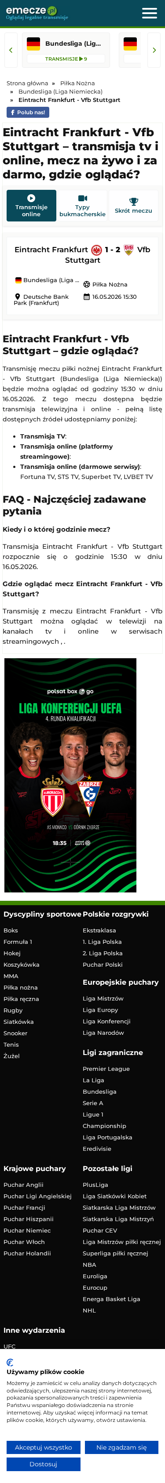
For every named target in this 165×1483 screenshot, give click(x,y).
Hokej (12, 953)
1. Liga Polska (102, 941)
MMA (11, 975)
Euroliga (95, 1276)
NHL (89, 1310)
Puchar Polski (103, 964)
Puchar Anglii (24, 1184)
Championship (104, 1125)
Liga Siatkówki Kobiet (115, 1196)
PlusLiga (95, 1184)
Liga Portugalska (107, 1137)
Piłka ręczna (21, 998)
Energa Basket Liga (111, 1298)
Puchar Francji (24, 1207)
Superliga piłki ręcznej (115, 1253)
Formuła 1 (18, 941)
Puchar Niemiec (27, 1230)
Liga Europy (100, 1009)
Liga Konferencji (107, 1021)
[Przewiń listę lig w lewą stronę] (11, 50)
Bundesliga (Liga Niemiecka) (52, 280)
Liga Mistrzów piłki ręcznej (122, 1241)
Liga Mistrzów (103, 998)
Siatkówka (19, 1021)
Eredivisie (97, 1148)
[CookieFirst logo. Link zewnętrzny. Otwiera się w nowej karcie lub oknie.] (10, 1363)
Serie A (93, 1102)
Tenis (11, 1044)
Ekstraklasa (99, 930)
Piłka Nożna (105, 284)
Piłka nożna (21, 987)
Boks (11, 930)
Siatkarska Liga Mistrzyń (118, 1218)
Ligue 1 (93, 1114)
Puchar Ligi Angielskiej (38, 1196)
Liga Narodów (103, 1032)
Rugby (13, 1010)
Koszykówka (22, 964)
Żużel (12, 1055)
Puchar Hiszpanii (29, 1218)
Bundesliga (100, 1091)
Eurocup (95, 1287)
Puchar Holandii (27, 1253)
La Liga (93, 1080)
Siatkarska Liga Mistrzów (119, 1207)
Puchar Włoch (24, 1241)
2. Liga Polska (103, 953)
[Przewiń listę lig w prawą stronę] (154, 50)
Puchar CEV (100, 1230)
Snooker (15, 1033)
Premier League (106, 1068)
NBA (89, 1264)
